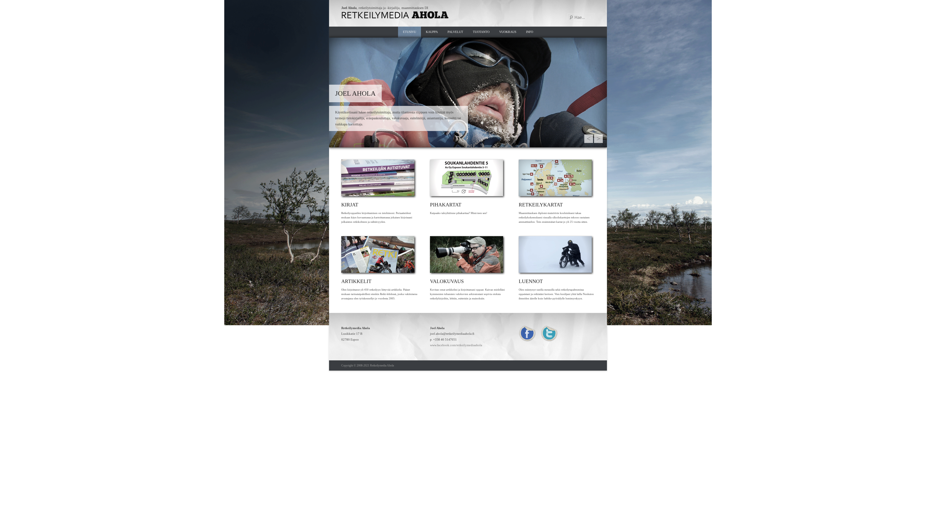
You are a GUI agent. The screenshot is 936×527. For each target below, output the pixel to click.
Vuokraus (507, 32)
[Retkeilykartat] (557, 178)
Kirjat (349, 205)
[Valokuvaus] (468, 254)
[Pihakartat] (468, 178)
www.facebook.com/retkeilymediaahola (456, 345)
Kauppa (432, 32)
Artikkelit (356, 281)
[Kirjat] (379, 178)
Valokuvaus (447, 281)
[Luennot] (557, 254)
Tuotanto (481, 32)
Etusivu (409, 32)
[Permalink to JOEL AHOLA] (468, 92)
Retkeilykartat (541, 205)
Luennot (531, 281)
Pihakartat (445, 205)
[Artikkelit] (379, 254)
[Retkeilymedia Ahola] (395, 15)
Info (529, 32)
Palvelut (455, 32)
